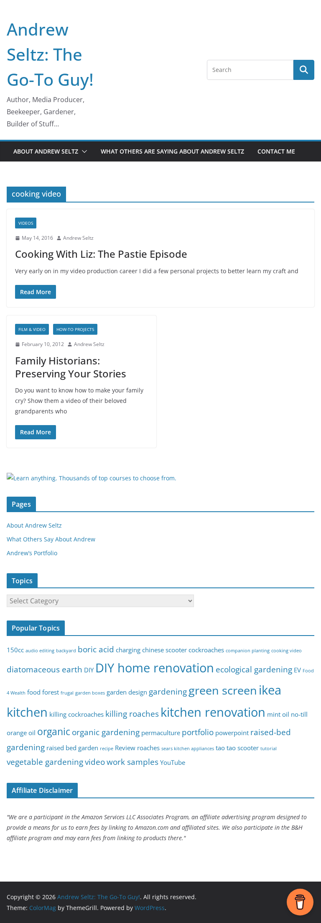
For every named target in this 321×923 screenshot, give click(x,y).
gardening (168, 691)
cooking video (286, 651)
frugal (67, 693)
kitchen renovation (212, 712)
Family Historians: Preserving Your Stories (70, 367)
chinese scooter (164, 650)
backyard (66, 651)
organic (53, 731)
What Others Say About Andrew (51, 539)
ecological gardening (254, 669)
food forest (43, 692)
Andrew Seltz (78, 237)
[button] (82, 151)
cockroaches (206, 650)
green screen (223, 690)
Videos (25, 223)
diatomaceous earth (44, 669)
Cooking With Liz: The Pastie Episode (101, 254)
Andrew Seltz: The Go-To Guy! (50, 54)
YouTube (172, 762)
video (95, 761)
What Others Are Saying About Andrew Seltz (172, 151)
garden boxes (90, 693)
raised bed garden (72, 748)
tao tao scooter (237, 748)
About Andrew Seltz (45, 151)
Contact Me (276, 151)
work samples (132, 761)
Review (125, 748)
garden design (127, 692)
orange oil (21, 732)
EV (297, 670)
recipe (106, 748)
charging (128, 650)
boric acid (96, 649)
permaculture (160, 732)
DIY (89, 670)
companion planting (248, 651)
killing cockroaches (76, 714)
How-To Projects (75, 329)
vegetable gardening (45, 761)
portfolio (198, 732)
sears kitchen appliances (187, 748)
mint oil (278, 714)
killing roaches (132, 713)
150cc (15, 650)
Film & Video (32, 329)
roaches (148, 748)
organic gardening (106, 732)
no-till (299, 714)
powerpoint (232, 732)
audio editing (39, 651)
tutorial (268, 748)
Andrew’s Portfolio (32, 553)
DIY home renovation (154, 667)
